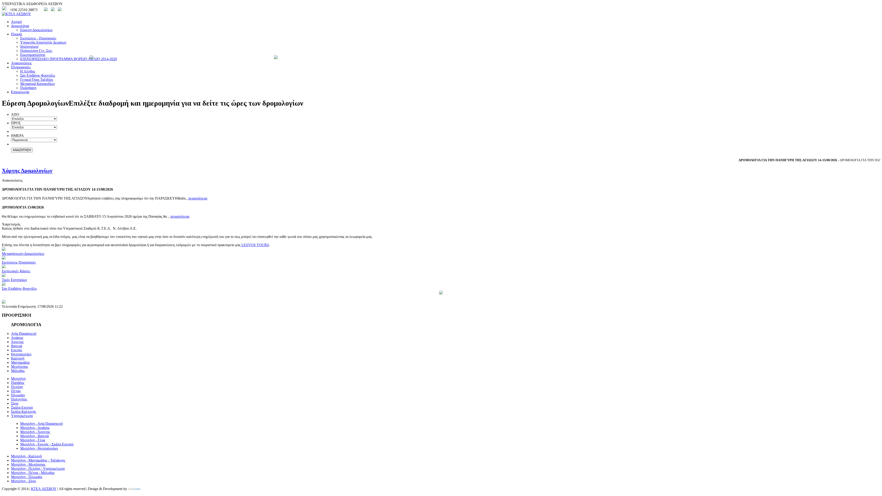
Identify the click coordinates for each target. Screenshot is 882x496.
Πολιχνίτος (19, 399)
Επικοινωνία (20, 92)
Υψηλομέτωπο (22, 416)
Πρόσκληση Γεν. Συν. (36, 51)
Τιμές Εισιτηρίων (14, 280)
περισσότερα (197, 198)
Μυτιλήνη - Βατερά (34, 436)
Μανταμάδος (20, 362)
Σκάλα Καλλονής (23, 412)
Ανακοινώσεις (21, 63)
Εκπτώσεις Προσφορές (19, 262)
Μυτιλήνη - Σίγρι (23, 481)
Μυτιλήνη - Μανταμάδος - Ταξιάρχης (38, 460)
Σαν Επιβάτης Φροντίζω (37, 75)
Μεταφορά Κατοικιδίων (37, 84)
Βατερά (16, 346)
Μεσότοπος (19, 367)
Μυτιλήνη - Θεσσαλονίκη (39, 448)
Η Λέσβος (27, 71)
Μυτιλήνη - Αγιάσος (35, 428)
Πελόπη (17, 387)
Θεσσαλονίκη (21, 354)
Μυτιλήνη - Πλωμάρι (26, 477)
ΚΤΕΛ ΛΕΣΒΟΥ (43, 489)
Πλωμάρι (18, 395)
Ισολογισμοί (29, 46)
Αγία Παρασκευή (23, 333)
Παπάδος (17, 383)
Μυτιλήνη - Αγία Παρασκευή (41, 424)
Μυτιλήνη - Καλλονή (26, 456)
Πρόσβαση (28, 88)
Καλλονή (17, 358)
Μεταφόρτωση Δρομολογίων (23, 254)
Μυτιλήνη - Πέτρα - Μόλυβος (33, 473)
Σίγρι (14, 403)
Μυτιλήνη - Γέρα (32, 440)
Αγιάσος (17, 338)
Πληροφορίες (21, 67)
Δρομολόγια (20, 26)
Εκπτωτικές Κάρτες (16, 271)
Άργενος (17, 342)
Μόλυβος (18, 371)
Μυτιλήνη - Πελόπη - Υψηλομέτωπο (38, 469)
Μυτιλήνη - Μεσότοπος (28, 464)
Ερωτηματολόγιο (32, 55)
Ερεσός (16, 350)
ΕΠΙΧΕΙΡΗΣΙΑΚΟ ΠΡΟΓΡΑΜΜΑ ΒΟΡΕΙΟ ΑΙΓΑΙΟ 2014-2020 (68, 59)
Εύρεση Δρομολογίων (36, 30)
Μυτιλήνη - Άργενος (35, 432)
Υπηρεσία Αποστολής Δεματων (43, 42)
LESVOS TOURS (255, 245)
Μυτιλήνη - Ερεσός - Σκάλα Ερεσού (47, 444)
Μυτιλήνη (18, 378)
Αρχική (16, 22)
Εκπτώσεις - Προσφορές (38, 38)
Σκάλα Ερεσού (22, 407)
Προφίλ (16, 34)
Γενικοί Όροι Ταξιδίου (36, 80)
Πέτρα (15, 391)
